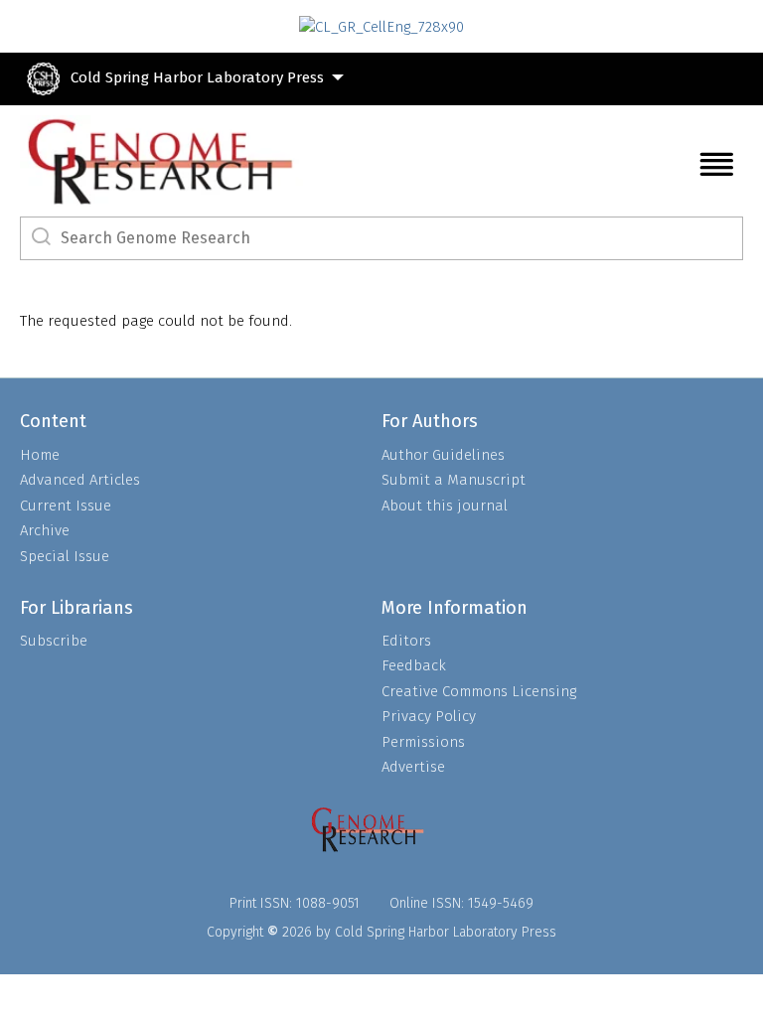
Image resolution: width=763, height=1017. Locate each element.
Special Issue (64, 556)
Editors (406, 641)
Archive (45, 530)
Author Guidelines (443, 455)
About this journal (445, 505)
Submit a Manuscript (454, 480)
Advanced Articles (80, 480)
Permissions (423, 742)
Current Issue (65, 505)
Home (40, 455)
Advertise (413, 767)
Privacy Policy (429, 716)
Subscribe (53, 641)
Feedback (414, 665)
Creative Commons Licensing (479, 691)
